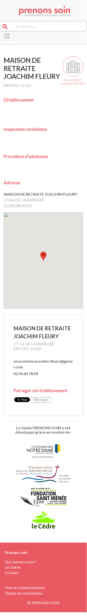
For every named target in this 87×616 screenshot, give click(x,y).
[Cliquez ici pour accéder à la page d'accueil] (43, 11)
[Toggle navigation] (6, 36)
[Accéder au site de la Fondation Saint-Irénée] (43, 498)
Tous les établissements (25, 587)
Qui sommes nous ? (21, 562)
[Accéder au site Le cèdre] (43, 521)
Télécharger (40, 400)
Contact (12, 573)
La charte (13, 567)
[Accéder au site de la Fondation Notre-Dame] (43, 452)
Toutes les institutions (24, 593)
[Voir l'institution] (73, 66)
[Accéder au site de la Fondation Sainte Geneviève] (43, 475)
